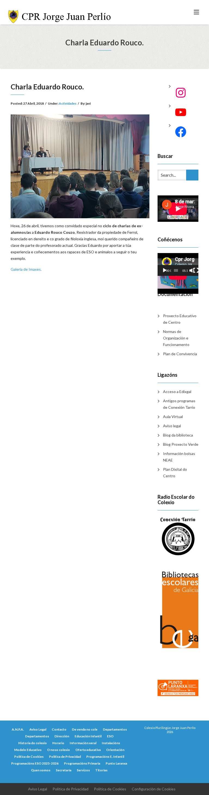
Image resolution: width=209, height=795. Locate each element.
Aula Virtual (173, 416)
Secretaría (63, 770)
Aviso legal (172, 425)
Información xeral (83, 743)
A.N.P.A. (18, 729)
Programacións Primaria (82, 763)
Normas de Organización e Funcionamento (176, 338)
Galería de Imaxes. (26, 269)
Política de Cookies (29, 757)
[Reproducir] (164, 270)
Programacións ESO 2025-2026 (35, 763)
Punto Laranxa (116, 763)
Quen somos (40, 770)
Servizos (83, 770)
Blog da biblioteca (178, 435)
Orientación (115, 750)
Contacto (59, 729)
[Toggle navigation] (196, 12)
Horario (58, 743)
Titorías (101, 770)
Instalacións (111, 743)
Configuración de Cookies (154, 789)
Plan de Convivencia (180, 353)
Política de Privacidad (65, 757)
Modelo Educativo (28, 750)
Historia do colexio (32, 743)
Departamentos (115, 729)
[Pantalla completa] (196, 270)
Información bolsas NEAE (179, 456)
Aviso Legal (37, 729)
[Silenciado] (192, 270)
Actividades (67, 103)
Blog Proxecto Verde (180, 444)
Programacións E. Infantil (105, 757)
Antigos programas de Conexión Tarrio (179, 404)
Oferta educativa (88, 750)
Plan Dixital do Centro (175, 472)
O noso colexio (58, 750)
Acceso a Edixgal (177, 391)
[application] (178, 264)
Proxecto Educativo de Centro (179, 319)
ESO (110, 736)
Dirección (61, 736)
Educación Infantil (88, 736)
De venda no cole (84, 729)
